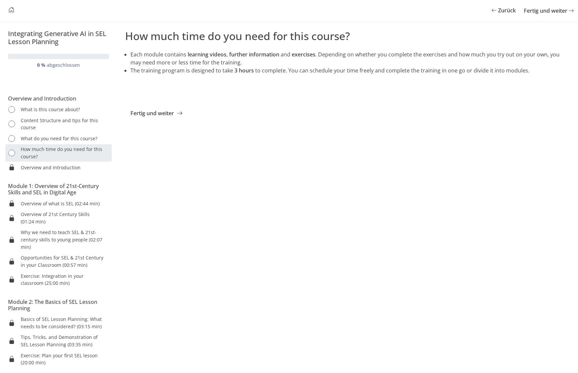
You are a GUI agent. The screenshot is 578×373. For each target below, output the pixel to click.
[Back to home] (11, 10)
